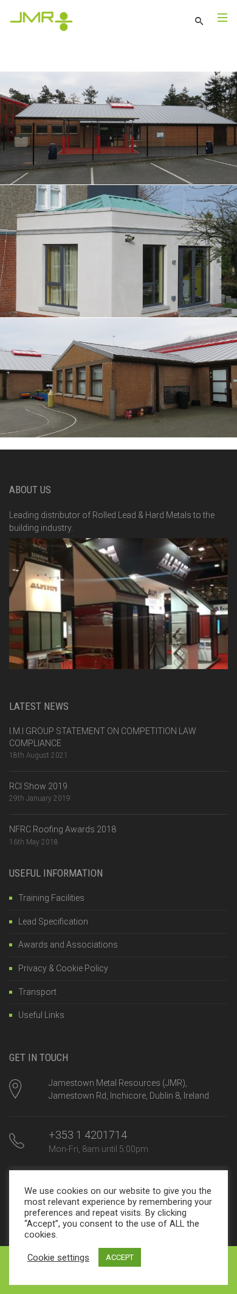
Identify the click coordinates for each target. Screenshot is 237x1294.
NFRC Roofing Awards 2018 (62, 829)
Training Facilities (51, 898)
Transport (37, 992)
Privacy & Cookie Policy (63, 968)
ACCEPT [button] (120, 1257)
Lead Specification (53, 921)
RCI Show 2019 (38, 786)
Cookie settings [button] (58, 1257)
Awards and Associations (68, 944)
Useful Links (41, 1015)
